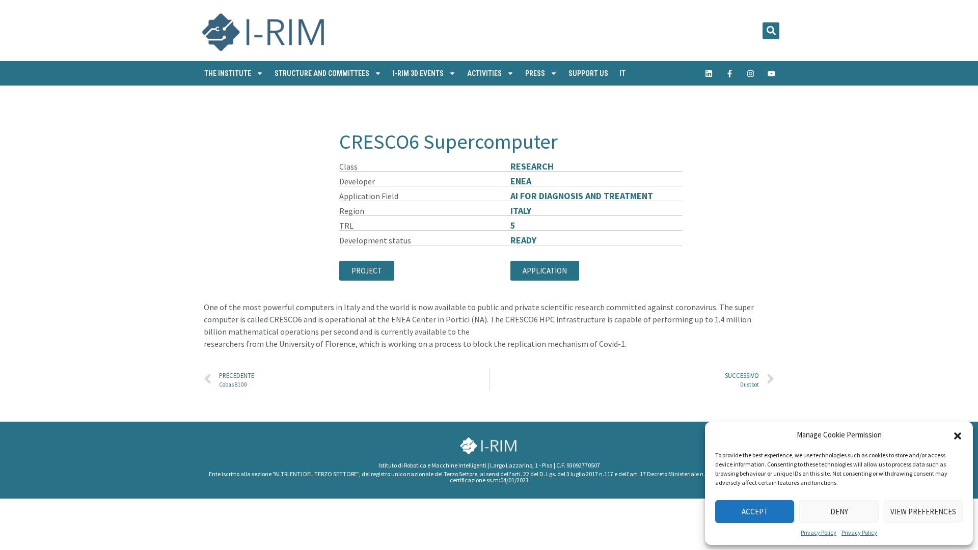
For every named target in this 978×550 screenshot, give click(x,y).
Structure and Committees (322, 73)
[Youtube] (771, 73)
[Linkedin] (709, 73)
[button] (958, 435)
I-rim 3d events (418, 73)
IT (622, 73)
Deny (839, 511)
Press (535, 73)
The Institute (227, 73)
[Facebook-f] (730, 73)
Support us (588, 73)
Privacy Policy (818, 532)
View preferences (923, 511)
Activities (484, 73)
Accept (755, 511)
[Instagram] (750, 73)
